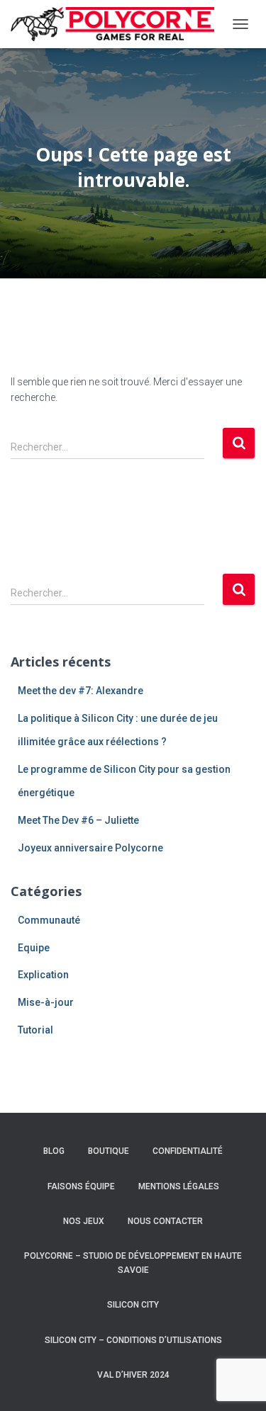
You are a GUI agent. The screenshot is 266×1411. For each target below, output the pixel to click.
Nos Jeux (83, 1221)
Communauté (49, 920)
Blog (54, 1151)
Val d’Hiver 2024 (133, 1375)
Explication (43, 974)
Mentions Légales (178, 1186)
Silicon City (133, 1305)
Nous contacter (165, 1221)
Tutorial (35, 1030)
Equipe (34, 947)
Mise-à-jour (46, 1002)
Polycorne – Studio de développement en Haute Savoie (133, 1262)
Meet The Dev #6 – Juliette (78, 820)
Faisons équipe (81, 1186)
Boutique (108, 1151)
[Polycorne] (118, 24)
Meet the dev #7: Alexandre (80, 690)
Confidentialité (188, 1151)
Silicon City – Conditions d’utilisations (133, 1340)
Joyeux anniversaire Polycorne (90, 848)
